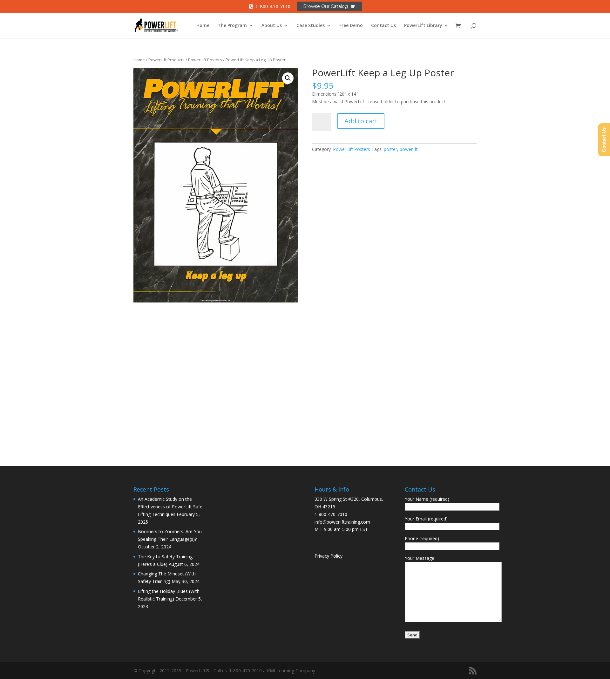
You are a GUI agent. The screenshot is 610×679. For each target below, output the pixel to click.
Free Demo (351, 25)
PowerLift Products (166, 60)
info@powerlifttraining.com (342, 522)
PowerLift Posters (205, 60)
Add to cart (360, 121)
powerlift (409, 149)
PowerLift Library (423, 25)
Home (202, 25)
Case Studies (310, 25)
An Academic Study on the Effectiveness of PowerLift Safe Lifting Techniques (170, 506)
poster (390, 149)
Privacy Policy (328, 556)
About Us (271, 25)
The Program (232, 25)
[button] (288, 78)
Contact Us (383, 25)
